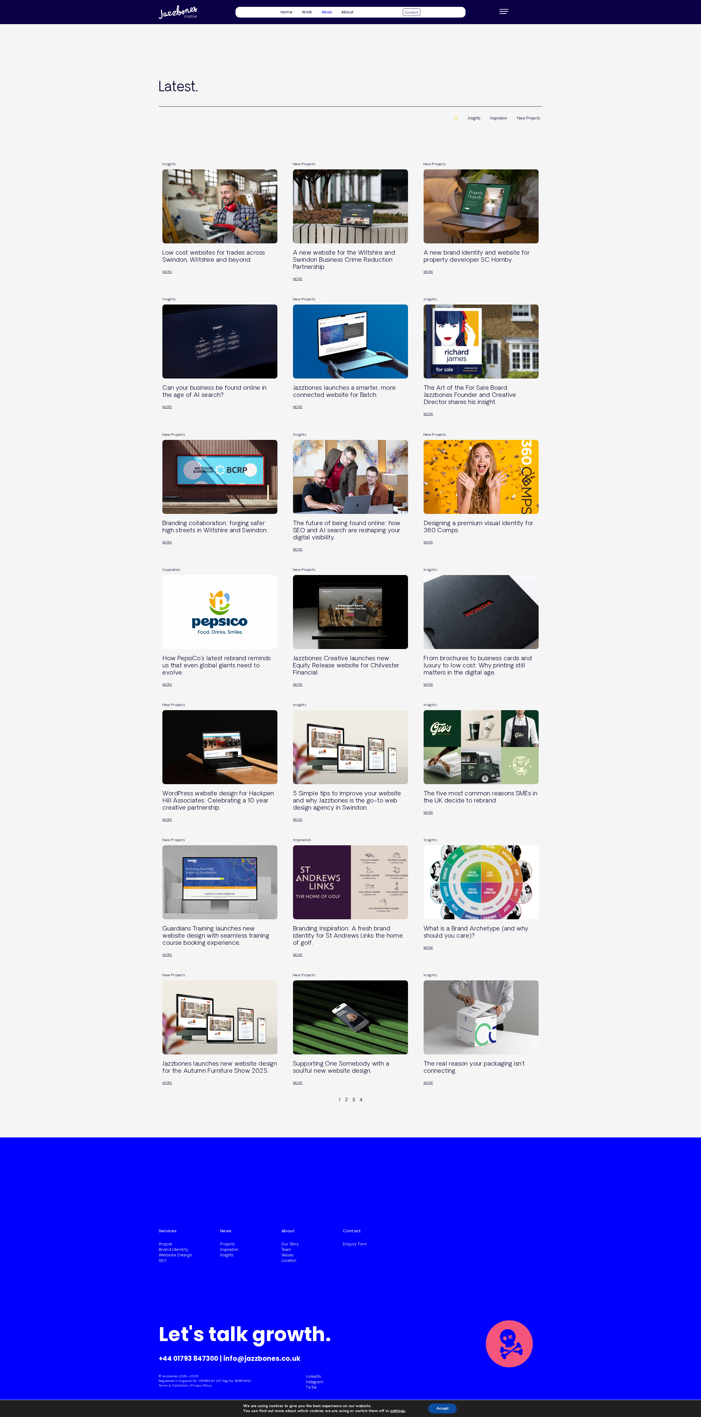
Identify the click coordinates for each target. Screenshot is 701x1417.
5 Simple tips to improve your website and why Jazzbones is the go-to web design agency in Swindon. (347, 800)
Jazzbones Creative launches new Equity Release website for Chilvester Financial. (346, 665)
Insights (474, 118)
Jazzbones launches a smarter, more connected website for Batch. (344, 391)
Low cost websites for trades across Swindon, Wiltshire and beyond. (213, 256)
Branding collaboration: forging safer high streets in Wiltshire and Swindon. (214, 526)
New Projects (528, 118)
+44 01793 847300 (188, 1358)
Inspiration (498, 118)
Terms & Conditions (173, 1385)
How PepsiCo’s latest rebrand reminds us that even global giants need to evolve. (216, 665)
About (347, 12)
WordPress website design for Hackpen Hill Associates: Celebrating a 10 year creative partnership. (218, 800)
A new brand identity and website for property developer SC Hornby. (477, 256)
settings (397, 1411)
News (327, 12)
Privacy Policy (201, 1385)
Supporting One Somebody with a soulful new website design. (341, 1067)
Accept (442, 1408)
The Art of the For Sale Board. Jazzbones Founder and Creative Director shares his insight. (470, 394)
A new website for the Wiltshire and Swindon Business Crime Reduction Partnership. (344, 259)
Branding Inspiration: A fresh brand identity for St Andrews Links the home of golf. (348, 935)
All (456, 118)
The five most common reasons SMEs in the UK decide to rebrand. (480, 797)
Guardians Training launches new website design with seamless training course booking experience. (215, 935)
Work (307, 12)
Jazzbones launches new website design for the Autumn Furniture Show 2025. (219, 1067)
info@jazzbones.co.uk (262, 1358)
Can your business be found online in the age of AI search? (214, 391)
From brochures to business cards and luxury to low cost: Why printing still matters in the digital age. (478, 665)
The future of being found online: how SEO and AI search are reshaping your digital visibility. (347, 529)
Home (287, 12)
